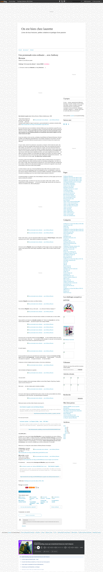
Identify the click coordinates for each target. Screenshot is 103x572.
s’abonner (39, 551)
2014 (64, 437)
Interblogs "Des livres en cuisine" (70, 188)
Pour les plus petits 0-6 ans (69, 197)
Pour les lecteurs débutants (69, 195)
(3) (68, 275)
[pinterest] (64, 1)
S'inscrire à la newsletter (24, 491)
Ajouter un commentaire (30, 515)
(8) (70, 253)
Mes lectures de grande (68, 194)
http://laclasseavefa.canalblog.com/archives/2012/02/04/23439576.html (44, 429)
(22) (73, 230)
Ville (43, 480)
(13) (69, 242)
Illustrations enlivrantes (68, 187)
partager (47, 551)
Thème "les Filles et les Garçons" (70, 205)
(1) (73, 288)
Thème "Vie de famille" (68, 214)
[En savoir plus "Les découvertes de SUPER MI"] (80, 387)
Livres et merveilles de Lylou (69, 415)
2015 (64, 435)
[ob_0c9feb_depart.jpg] (46, 119)
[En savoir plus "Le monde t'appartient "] (66, 380)
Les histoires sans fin (68, 412)
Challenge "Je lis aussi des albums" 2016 (72, 180)
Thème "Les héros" (67, 207)
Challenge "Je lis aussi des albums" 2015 (72, 179)
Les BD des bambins (68, 190)
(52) (67, 225)
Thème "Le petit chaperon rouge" (70, 204)
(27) (73, 229)
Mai (65, 428)
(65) (73, 223)
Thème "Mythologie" (67, 210)
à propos (55, 551)
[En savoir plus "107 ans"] (80, 380)
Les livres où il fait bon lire (69, 193)
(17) (66, 234)
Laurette (72, 115)
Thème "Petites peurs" (68, 211)
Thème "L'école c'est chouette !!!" (70, 202)
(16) (67, 236)
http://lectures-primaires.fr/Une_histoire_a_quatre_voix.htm (47, 413)
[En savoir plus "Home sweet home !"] (73, 387)
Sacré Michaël (66, 200)
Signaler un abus (49, 532)
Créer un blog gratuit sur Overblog (27, 532)
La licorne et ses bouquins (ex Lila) (71, 416)
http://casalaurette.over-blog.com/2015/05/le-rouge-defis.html (35, 124)
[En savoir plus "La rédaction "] (73, 380)
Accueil (20, 50)
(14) (66, 239)
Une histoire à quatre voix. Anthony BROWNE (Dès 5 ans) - (54, 466)
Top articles (38, 532)
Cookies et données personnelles (85, 532)
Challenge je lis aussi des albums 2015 (32, 480)
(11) (66, 244)
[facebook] (60, 1)
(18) (68, 233)
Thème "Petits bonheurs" (68, 212)
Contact (31, 50)
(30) (66, 227)
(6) (73, 258)
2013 (64, 438)
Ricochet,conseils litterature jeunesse (71, 409)
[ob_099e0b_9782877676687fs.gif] (46, 449)
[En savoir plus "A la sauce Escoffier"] (66, 387)
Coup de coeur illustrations (69, 184)
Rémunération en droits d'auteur (64, 532)
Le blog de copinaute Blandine (70, 417)
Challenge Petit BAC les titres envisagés (72, 181)
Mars (66, 431)
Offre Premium (74, 532)
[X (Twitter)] (62, 1)
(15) (69, 237)
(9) (65, 250)
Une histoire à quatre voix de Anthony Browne (32, 407)
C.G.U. (55, 532)
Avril (66, 430)
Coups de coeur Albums (68, 186)
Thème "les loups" (67, 208)
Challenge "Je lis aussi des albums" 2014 (72, 177)
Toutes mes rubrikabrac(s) (69, 215)
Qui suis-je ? (26, 50)
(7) (67, 256)
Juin (66, 427)
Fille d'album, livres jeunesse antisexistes (72, 410)
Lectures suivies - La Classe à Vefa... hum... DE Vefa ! (34, 421)
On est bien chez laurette (37, 29)
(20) (68, 232)
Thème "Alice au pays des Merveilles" (71, 201)
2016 (64, 434)
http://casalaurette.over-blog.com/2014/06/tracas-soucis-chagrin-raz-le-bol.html (40, 459)
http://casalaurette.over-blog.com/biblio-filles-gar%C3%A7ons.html (33, 452)
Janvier (66, 433)
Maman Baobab (66, 413)
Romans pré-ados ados (68, 198)
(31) (65, 226)
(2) (70, 277)
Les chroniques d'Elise (68, 191)
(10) (68, 249)
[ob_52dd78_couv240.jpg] (46, 456)
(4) (65, 271)
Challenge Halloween (68, 176)
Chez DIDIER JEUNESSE (69, 183)
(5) (67, 265)
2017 (64, 425)
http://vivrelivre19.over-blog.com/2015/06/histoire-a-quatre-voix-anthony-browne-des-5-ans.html (40, 476)
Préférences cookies (97, 532)
